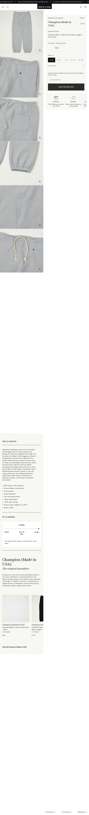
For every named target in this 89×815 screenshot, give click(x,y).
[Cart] (85, 7)
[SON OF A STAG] (44, 7)
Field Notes (50, 812)
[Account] (81, 7)
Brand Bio (81, 812)
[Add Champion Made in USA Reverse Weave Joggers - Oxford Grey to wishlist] (83, 66)
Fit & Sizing (66, 812)
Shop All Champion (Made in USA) (14, 647)
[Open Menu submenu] (3, 7)
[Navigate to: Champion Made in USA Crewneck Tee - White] (15, 608)
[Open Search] (7, 7)
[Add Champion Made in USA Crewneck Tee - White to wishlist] (26, 598)
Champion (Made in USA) (59, 23)
